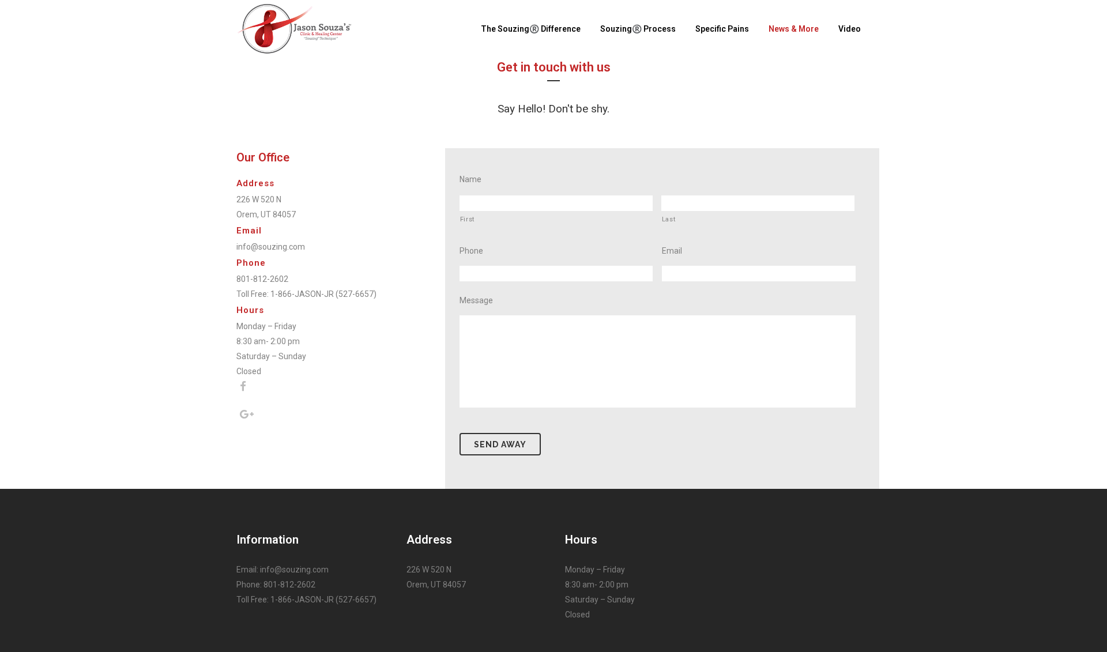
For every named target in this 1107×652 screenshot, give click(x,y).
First (467, 219)
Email (672, 250)
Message (476, 300)
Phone (471, 250)
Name (470, 179)
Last (669, 219)
